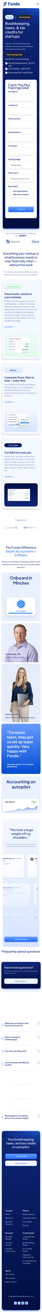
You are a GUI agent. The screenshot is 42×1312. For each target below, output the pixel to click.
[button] (38, 4)
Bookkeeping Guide (28, 1244)
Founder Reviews (8, 1223)
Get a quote (10, 1278)
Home (7, 1214)
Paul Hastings (24, 17)
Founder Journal (8, 1244)
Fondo (9, 17)
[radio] (19, 191)
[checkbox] (19, 193)
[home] (13, 4)
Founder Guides (8, 1237)
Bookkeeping (28, 1214)
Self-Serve (9, 1274)
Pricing (25, 1225)
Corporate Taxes (29, 1218)
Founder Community (10, 1250)
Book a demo (10, 1282)
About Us (9, 1218)
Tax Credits (27, 1222)
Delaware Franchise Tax (28, 1256)
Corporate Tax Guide (28, 1237)
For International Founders (29, 1262)
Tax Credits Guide (27, 1250)
